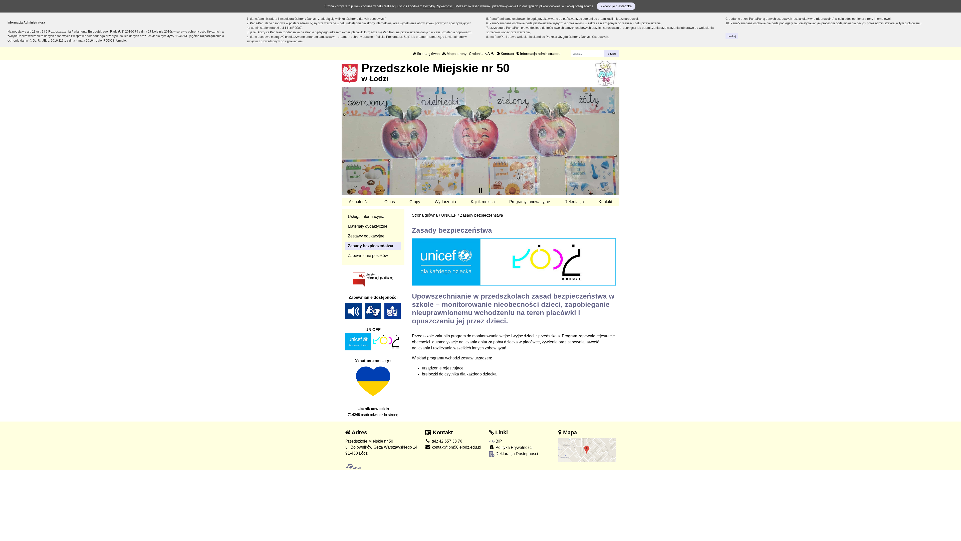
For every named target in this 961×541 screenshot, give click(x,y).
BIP (498, 441)
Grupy (414, 202)
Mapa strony (456, 54)
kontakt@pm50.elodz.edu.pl (456, 447)
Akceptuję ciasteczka (616, 6)
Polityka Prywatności (514, 447)
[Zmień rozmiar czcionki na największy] (492, 54)
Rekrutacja (574, 202)
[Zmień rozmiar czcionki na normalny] (486, 54)
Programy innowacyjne (529, 202)
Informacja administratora (540, 54)
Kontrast (507, 54)
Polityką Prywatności (438, 6)
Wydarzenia (445, 202)
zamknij (732, 36)
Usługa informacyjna (366, 216)
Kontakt (605, 202)
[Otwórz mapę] (587, 450)
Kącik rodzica (483, 202)
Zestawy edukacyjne (366, 236)
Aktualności (359, 202)
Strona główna (428, 54)
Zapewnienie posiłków (368, 255)
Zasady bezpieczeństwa (370, 246)
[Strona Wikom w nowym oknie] (353, 466)
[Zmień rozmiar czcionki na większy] (488, 54)
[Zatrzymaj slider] (480, 190)
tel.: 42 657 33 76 (446, 441)
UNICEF (448, 215)
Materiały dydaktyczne (367, 226)
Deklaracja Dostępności (516, 454)
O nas (389, 202)
